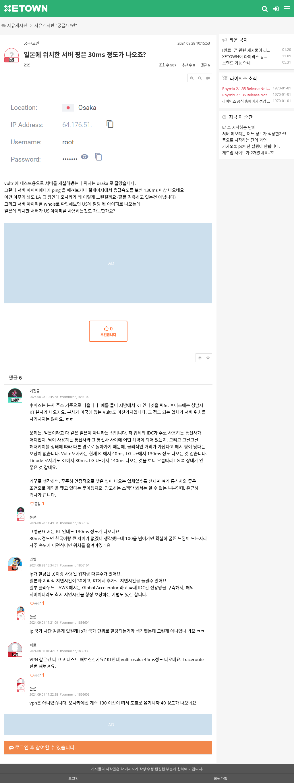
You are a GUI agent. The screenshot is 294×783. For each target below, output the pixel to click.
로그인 (73, 778)
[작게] (200, 78)
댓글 (15, 377)
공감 (39, 503)
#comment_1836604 (74, 622)
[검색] (265, 8)
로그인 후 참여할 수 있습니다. (45, 747)
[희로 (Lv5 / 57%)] (20, 682)
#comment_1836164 (74, 565)
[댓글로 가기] (208, 78)
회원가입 (220, 778)
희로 (33, 645)
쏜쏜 (27, 64)
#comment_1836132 (74, 523)
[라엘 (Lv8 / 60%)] (20, 610)
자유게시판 (17, 25)
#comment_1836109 (74, 397)
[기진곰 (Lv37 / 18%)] (20, 510)
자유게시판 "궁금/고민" (55, 25)
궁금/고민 (31, 43)
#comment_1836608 (74, 694)
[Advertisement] (108, 263)
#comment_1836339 (74, 651)
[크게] (192, 78)
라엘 (33, 559)
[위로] (200, 358)
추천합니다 (108, 332)
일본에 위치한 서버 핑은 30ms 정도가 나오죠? (85, 54)
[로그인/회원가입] (276, 8)
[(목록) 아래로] (208, 358)
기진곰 (35, 390)
